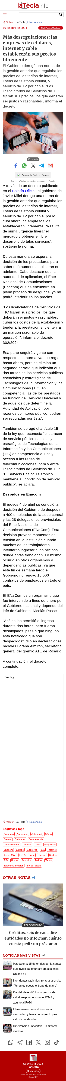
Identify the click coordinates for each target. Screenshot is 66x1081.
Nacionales (35, 22)
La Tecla (20, 22)
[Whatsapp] (11, 1042)
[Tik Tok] (56, 1042)
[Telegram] (20, 1042)
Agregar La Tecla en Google (35, 175)
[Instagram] (47, 1042)
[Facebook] (29, 1042)
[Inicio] (33, 5)
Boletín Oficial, (24, 191)
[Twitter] (38, 1042)
